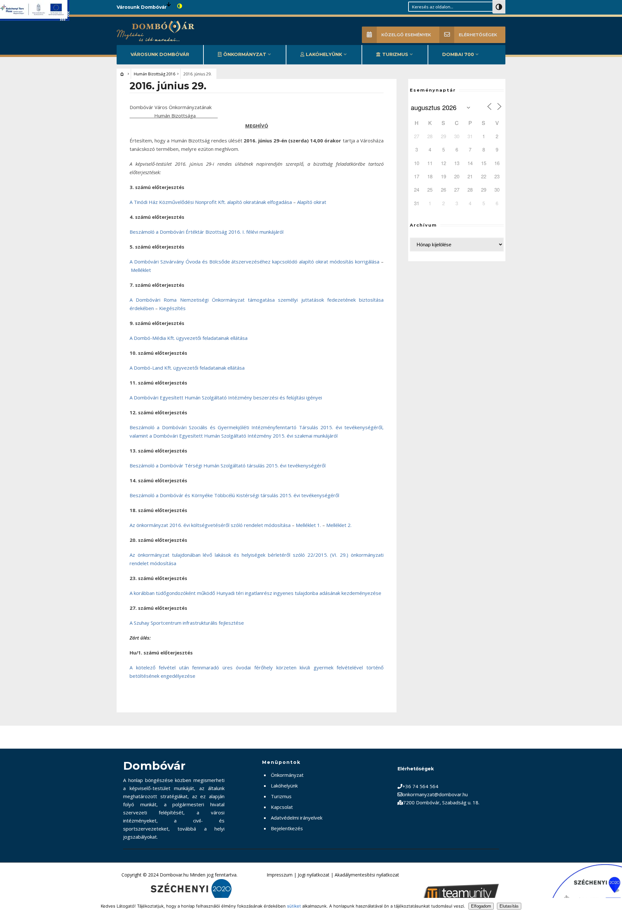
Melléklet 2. (338, 525)
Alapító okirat (311, 202)
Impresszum (280, 875)
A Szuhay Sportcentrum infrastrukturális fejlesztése (187, 623)
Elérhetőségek (478, 34)
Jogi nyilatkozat (313, 875)
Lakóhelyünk (324, 54)
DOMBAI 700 (458, 54)
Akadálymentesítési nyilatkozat (367, 875)
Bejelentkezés (287, 828)
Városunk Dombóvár (160, 54)
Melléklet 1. (308, 525)
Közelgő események (406, 34)
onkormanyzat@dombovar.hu (435, 794)
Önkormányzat (244, 54)
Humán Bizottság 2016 (154, 74)
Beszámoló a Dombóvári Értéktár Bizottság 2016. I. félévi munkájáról (206, 232)
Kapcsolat (282, 807)
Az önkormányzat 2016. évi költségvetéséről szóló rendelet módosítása (210, 525)
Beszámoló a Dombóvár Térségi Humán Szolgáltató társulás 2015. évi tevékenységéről (228, 465)
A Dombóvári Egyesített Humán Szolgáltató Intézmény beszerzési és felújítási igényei (226, 397)
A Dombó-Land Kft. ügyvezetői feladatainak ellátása (187, 367)
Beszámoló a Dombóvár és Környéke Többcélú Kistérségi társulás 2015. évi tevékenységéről (234, 495)
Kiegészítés (172, 308)
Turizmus (395, 54)
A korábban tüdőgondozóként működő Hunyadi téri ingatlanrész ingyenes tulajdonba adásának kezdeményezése (255, 593)
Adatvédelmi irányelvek (296, 817)
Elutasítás (509, 906)
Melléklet (141, 270)
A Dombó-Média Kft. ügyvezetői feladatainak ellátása (189, 338)
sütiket (294, 906)
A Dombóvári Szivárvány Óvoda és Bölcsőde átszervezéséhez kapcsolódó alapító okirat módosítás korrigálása (254, 261)
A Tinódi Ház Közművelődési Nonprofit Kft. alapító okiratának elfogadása (211, 202)
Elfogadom (481, 906)
